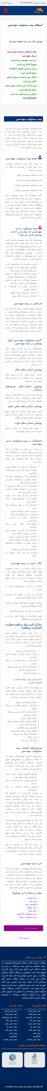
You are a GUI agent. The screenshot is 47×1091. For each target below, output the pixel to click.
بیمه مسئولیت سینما (28, 917)
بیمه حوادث (32, 898)
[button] (6, 10)
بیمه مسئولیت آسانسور (27, 914)
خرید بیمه (32, 911)
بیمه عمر (33, 901)
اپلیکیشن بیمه (31, 904)
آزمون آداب (23, 938)
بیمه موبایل (32, 907)
